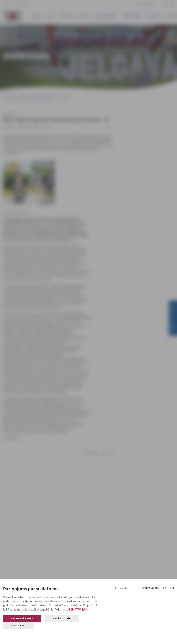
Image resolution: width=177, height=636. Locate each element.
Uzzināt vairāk (77, 609)
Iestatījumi (125, 588)
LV (164, 588)
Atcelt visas (18, 625)
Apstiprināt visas (22, 618)
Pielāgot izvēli (62, 618)
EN (172, 588)
